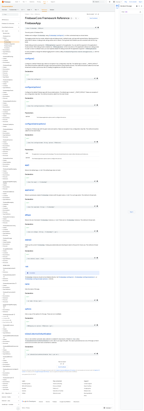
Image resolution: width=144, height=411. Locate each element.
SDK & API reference (27, 386)
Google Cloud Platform (65, 401)
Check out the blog (57, 383)
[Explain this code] (96, 27)
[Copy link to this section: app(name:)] (35, 190)
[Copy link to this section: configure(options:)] (42, 87)
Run (24, 1)
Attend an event (57, 393)
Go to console (132, 1)
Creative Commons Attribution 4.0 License (65, 370)
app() (27, 165)
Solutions (32, 1)
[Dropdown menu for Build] (20, 2)
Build (16, 1)
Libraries (24, 390)
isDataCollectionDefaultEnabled (38, 334)
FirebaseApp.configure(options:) (85, 277)
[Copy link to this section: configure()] (35, 59)
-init (26, 266)
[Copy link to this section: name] (30, 284)
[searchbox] (10, 14)
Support (53, 1)
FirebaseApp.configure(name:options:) (37, 279)
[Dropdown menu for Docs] (48, 2)
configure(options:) (33, 87)
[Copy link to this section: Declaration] (34, 71)
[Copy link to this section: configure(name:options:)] (47, 124)
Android (41, 401)
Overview (4, 9)
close (141, 6)
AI (22, 9)
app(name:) (29, 190)
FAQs (85, 395)
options (28, 309)
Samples (52, 9)
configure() (29, 59)
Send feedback (94, 18)
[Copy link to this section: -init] (29, 267)
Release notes (87, 390)
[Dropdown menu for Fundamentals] (18, 9)
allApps (28, 215)
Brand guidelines (88, 393)
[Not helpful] (98, 14)
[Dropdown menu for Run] (26, 2)
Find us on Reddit (57, 386)
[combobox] (99, 1)
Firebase (27, 14)
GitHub (23, 393)
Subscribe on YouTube (58, 390)
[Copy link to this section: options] (32, 309)
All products (76, 401)
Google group (87, 388)
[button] (9, 23)
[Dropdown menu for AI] (24, 9)
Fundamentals (13, 9)
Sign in (140, 1)
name (27, 284)
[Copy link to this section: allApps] (32, 215)
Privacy (28, 407)
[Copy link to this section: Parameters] (34, 113)
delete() (28, 240)
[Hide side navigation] (18, 408)
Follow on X (55, 388)
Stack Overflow (87, 386)
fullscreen (139, 6)
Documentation (7, 6)
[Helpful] (96, 14)
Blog (126, 1)
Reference (44, 9)
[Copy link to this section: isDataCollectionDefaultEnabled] (52, 334)
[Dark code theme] (98, 27)
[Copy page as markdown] (76, 18)
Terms (23, 407)
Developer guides (26, 383)
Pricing (39, 1)
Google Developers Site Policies (42, 371)
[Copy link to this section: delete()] (32, 240)
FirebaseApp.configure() (56, 35)
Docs (44, 1)
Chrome (48, 401)
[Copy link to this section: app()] (30, 165)
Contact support (88, 383)
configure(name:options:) (35, 124)
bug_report (137, 6)
